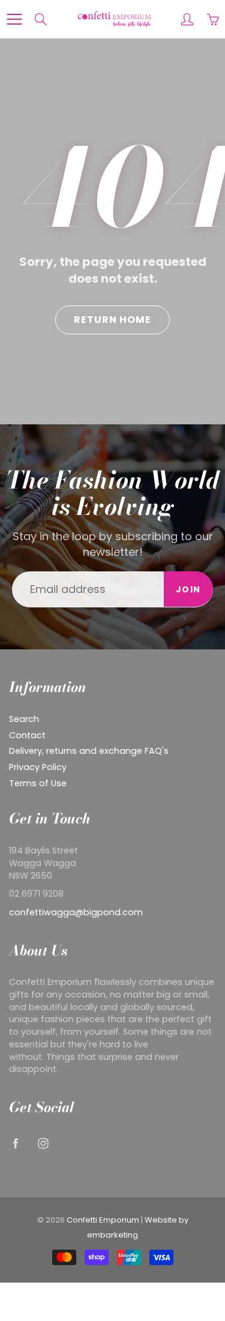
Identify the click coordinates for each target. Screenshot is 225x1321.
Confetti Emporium (103, 1220)
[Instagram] (42, 1143)
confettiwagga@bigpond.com (76, 912)
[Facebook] (15, 1143)
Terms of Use (38, 783)
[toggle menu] (14, 19)
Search (24, 719)
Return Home (112, 319)
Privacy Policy (38, 767)
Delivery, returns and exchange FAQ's (89, 751)
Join (188, 589)
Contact (27, 735)
